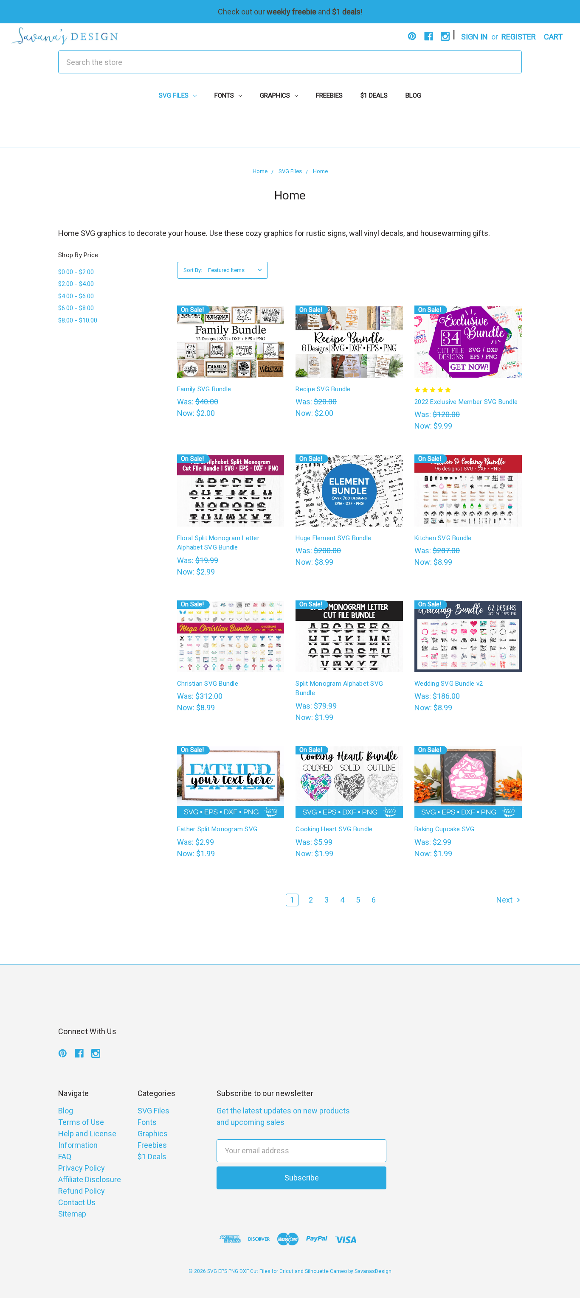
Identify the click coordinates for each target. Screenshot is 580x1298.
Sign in (474, 36)
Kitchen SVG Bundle (443, 538)
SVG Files (174, 95)
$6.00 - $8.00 (76, 308)
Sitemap (72, 1213)
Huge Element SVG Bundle (333, 538)
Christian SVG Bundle (207, 683)
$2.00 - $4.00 (76, 284)
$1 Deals (374, 95)
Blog (413, 95)
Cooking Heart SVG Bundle (334, 829)
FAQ (64, 1156)
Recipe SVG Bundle (323, 389)
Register (518, 36)
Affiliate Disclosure (89, 1179)
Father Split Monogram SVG (217, 829)
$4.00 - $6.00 (76, 296)
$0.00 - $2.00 (76, 272)
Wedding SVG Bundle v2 (448, 683)
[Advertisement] (290, 128)
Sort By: (192, 270)
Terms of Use (81, 1122)
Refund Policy (81, 1190)
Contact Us (77, 1202)
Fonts (225, 95)
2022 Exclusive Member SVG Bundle (466, 402)
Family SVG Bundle (204, 389)
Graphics (276, 95)
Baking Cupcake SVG (444, 829)
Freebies (329, 95)
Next (505, 899)
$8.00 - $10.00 (77, 320)
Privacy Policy (81, 1167)
